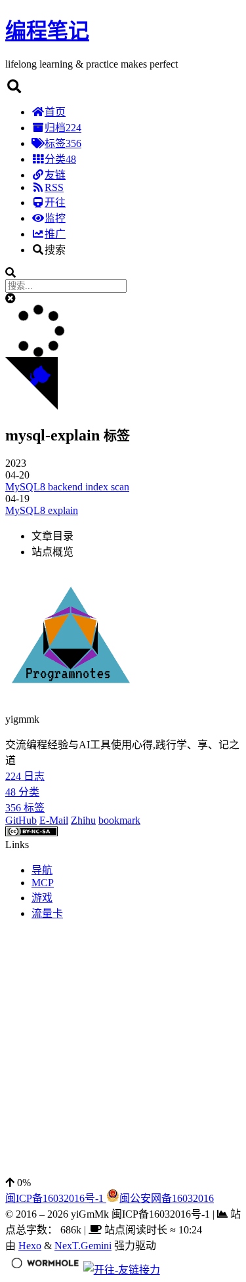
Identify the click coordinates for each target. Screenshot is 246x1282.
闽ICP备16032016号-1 (55, 1198)
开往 (55, 202)
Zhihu (83, 820)
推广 (55, 234)
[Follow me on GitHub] (31, 406)
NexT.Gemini (83, 1245)
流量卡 (47, 913)
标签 (63, 143)
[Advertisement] (123, 1054)
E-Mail (53, 820)
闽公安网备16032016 (166, 1198)
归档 (63, 127)
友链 (55, 175)
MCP (42, 882)
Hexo (29, 1245)
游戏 (41, 897)
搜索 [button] (55, 249)
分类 (60, 159)
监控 (55, 218)
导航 (41, 870)
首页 (55, 112)
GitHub (21, 820)
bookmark (119, 820)
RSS (54, 187)
